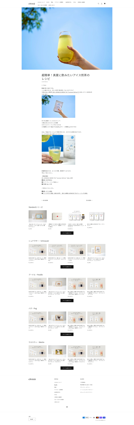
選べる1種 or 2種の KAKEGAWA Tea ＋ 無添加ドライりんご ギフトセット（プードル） (96, 293)
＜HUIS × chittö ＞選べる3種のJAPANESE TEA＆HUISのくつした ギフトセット (77, 225)
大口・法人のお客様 (59, 399)
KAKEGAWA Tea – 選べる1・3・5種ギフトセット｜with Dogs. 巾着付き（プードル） (37, 293)
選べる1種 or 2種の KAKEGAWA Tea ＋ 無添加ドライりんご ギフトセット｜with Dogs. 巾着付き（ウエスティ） (77, 360)
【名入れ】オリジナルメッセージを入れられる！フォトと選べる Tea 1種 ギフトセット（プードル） (57, 293)
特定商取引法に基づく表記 (86, 384)
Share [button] (44, 85)
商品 (55, 387)
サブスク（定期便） (59, 389)
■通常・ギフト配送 (47, 191)
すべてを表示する (67, 233)
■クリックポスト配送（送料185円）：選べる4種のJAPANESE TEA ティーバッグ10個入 (65, 193)
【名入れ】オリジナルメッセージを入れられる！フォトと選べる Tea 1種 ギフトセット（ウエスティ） (57, 360)
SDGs (55, 394)
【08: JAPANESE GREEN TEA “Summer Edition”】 (65, 92)
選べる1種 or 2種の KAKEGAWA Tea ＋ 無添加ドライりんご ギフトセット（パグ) (96, 327)
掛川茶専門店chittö (102, 420)
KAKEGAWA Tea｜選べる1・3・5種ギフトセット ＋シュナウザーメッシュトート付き (76, 259)
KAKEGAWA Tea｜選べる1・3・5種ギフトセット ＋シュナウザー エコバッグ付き (57, 259)
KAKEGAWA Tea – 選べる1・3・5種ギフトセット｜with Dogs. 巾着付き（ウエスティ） (37, 360)
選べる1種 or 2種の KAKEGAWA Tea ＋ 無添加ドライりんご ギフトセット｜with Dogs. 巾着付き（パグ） (76, 327)
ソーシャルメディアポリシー (86, 389)
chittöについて (58, 382)
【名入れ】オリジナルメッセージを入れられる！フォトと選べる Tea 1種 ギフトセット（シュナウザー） (96, 259)
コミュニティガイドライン (86, 392)
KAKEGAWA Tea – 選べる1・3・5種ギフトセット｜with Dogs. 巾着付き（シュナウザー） (37, 259)
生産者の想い (57, 392)
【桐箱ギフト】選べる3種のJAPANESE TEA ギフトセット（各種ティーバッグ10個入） (57, 225)
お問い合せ (56, 402)
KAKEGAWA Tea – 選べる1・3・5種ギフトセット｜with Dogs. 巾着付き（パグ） (37, 327)
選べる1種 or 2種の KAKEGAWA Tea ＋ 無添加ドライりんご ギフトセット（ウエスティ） (96, 360)
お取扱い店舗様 (57, 397)
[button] (98, 3)
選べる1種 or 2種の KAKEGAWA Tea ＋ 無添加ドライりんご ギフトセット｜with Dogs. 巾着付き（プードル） (76, 293)
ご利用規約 (82, 382)
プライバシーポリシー (85, 387)
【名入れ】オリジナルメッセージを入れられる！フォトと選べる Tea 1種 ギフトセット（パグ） (57, 327)
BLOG (55, 384)
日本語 (31, 419)
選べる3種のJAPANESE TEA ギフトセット (96, 224)
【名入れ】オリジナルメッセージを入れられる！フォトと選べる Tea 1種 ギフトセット (37, 225)
